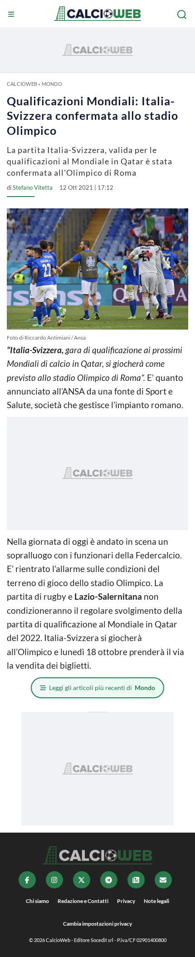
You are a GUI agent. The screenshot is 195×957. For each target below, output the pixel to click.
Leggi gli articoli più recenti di (102, 687)
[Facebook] (27, 879)
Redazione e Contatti (83, 901)
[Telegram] (108, 879)
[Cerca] (183, 15)
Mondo (52, 84)
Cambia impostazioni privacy (97, 923)
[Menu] (12, 15)
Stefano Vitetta (33, 187)
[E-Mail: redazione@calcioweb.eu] (163, 879)
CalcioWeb (22, 84)
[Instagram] (54, 879)
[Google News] (136, 879)
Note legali (156, 901)
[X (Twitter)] (81, 879)
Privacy (126, 901)
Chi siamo (37, 901)
